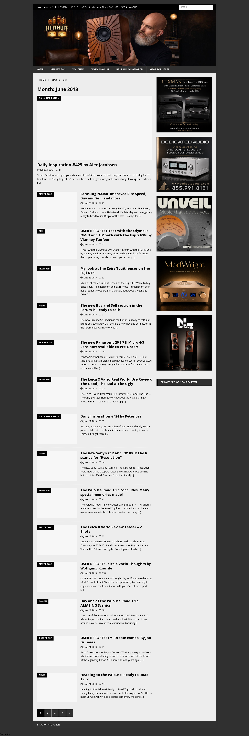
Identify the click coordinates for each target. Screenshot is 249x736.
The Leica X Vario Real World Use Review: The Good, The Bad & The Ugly (116, 381)
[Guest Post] (57, 651)
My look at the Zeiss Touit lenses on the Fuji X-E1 (115, 270)
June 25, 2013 (90, 536)
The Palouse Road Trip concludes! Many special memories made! (114, 492)
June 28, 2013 (90, 277)
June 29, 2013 (47, 169)
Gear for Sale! (159, 69)
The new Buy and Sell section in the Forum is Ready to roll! (111, 307)
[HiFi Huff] (124, 63)
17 (103, 683)
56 (103, 462)
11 (60, 169)
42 (103, 244)
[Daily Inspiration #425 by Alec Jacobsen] (94, 128)
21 (103, 646)
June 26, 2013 (90, 462)
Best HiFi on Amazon (129, 69)
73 (103, 203)
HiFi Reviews (58, 69)
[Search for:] (196, 6)
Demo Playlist (100, 69)
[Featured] (57, 281)
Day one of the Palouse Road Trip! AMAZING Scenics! (109, 603)
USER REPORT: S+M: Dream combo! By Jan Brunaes (115, 639)
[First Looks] (57, 207)
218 (104, 388)
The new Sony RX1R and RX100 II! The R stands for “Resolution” (113, 455)
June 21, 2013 (90, 646)
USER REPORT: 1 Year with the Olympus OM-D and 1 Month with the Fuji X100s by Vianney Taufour (116, 235)
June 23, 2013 (90, 610)
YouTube (78, 69)
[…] (39, 182)
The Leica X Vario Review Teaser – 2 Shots (111, 529)
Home (40, 69)
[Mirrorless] (57, 355)
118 (104, 573)
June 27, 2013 (90, 314)
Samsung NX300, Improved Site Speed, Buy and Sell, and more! (113, 195)
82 (103, 277)
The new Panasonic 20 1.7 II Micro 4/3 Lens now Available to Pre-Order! (112, 344)
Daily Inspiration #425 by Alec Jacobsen (77, 164)
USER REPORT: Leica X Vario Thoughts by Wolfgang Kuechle (115, 565)
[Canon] (57, 614)
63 (103, 421)
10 (103, 351)
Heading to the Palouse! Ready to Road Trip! (114, 676)
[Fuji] (57, 244)
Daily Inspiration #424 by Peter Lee (110, 416)
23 (103, 499)
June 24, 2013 (90, 573)
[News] (57, 318)
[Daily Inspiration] (57, 429)
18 (103, 610)
